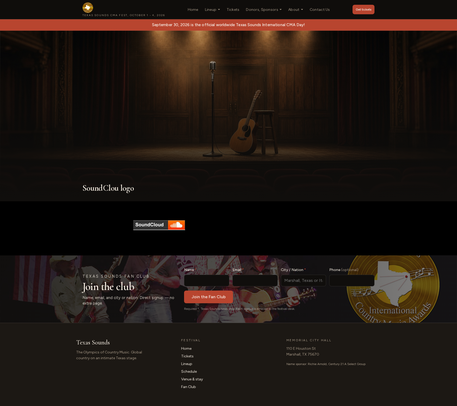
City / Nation (293, 270)
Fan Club (188, 387)
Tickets (233, 9)
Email (238, 270)
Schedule (189, 371)
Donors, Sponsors (262, 9)
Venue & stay (192, 379)
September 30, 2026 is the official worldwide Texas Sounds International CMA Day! (228, 24)
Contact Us (320, 9)
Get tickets (363, 9)
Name (190, 270)
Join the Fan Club (208, 296)
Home (193, 9)
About (293, 9)
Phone (343, 270)
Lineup (211, 9)
